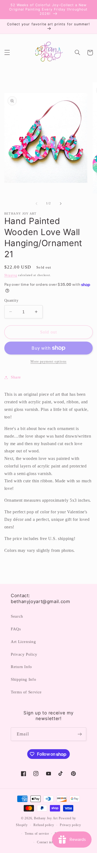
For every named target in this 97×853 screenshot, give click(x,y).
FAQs (16, 629)
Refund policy (43, 825)
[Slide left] (36, 203)
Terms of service (37, 833)
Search (17, 616)
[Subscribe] (80, 734)
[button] (7, 52)
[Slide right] (61, 203)
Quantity (11, 300)
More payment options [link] (48, 361)
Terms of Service (26, 692)
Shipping (10, 275)
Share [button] (16, 377)
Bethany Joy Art (46, 818)
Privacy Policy (24, 654)
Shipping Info (23, 679)
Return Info (21, 667)
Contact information (51, 842)
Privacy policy (70, 825)
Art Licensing (23, 641)
